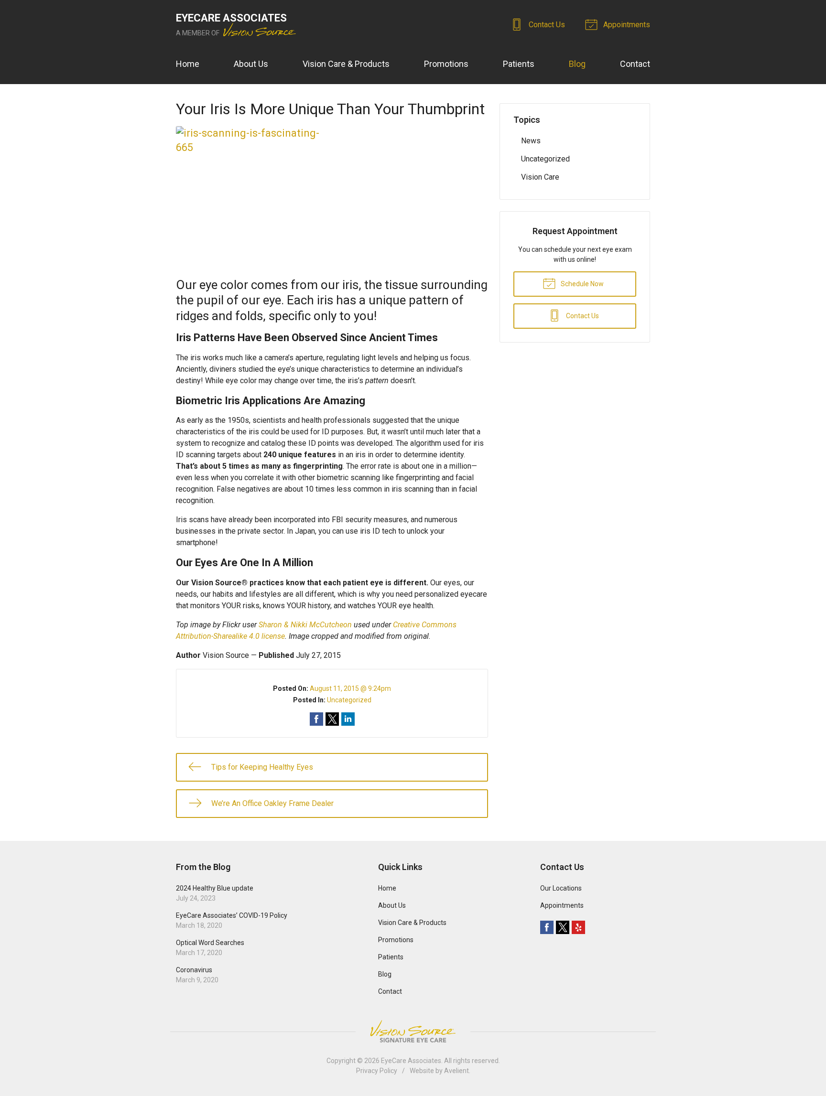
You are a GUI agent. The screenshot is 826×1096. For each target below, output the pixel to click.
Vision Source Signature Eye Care (413, 1031)
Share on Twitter (332, 719)
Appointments (625, 24)
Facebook (547, 927)
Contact (635, 64)
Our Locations (561, 888)
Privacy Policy (376, 1071)
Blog (577, 64)
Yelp (578, 927)
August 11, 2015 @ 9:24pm (350, 688)
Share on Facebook (316, 719)
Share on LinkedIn (348, 719)
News (531, 140)
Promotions (446, 64)
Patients (518, 64)
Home (187, 64)
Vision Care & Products (346, 64)
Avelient (456, 1071)
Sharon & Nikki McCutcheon (305, 624)
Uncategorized (349, 700)
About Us (251, 64)
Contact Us (546, 24)
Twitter (562, 927)
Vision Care (540, 177)
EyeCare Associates (411, 1060)
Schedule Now (581, 284)
